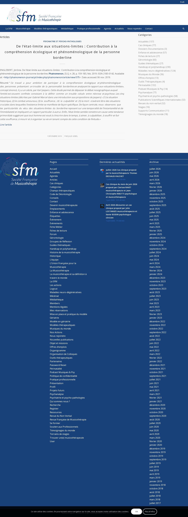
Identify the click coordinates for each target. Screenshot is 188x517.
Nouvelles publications (61, 339)
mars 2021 (154, 394)
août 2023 (154, 292)
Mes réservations (59, 310)
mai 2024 (154, 259)
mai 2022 (154, 346)
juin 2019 (154, 466)
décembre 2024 (157, 237)
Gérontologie (145, 59)
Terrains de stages (59, 434)
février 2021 (155, 397)
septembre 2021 (157, 375)
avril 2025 (154, 223)
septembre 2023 (157, 288)
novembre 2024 (157, 241)
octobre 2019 (156, 455)
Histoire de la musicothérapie (65, 252)
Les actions (55, 285)
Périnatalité (144, 85)
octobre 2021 (156, 372)
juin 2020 (154, 426)
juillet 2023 (155, 296)
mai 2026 (154, 176)
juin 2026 (154, 172)
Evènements (56, 223)
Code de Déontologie (61, 194)
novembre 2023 (157, 281)
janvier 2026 (155, 190)
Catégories (55, 187)
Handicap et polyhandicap (151, 67)
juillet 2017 (155, 503)
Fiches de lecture (146, 56)
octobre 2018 (156, 488)
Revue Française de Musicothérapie (68, 419)
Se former (55, 423)
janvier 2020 (155, 444)
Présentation (56, 383)
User (52, 441)
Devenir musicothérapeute (63, 205)
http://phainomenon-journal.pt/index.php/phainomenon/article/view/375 (42, 77)
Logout (53, 288)
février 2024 (155, 270)
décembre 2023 (157, 277)
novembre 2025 (157, 197)
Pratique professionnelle (62, 379)
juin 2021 (154, 383)
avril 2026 (154, 179)
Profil (182, 2)
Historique (55, 255)
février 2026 (155, 187)
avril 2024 (154, 263)
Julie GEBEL (73, 136)
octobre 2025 (156, 201)
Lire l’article (6, 124)
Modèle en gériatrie (60, 321)
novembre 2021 (157, 368)
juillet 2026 (155, 168)
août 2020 (154, 419)
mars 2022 (154, 354)
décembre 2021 (157, 365)
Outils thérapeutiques (61, 357)
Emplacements (57, 208)
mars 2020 (154, 437)
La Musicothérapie (59, 270)
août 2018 (154, 492)
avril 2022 (154, 350)
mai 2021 (154, 386)
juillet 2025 (155, 212)
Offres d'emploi (146, 77)
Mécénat (54, 296)
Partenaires (56, 361)
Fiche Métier (56, 226)
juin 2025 (154, 216)
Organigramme (58, 350)
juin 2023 (154, 299)
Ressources (56, 412)
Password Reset (58, 365)
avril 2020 (154, 434)
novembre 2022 (157, 325)
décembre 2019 (157, 448)
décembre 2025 (157, 194)
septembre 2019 (157, 459)
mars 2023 (154, 310)
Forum (53, 234)
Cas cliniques (145, 45)
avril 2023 (154, 306)
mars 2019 (154, 477)
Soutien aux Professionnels (64, 426)
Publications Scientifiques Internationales (159, 99)
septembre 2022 (157, 332)
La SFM (53, 281)
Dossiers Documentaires (151, 48)
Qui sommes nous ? (60, 401)
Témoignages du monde (151, 114)
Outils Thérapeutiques (150, 81)
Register (54, 408)
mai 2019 (154, 470)
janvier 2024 (155, 274)
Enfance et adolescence (150, 52)
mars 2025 (154, 226)
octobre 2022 (156, 328)
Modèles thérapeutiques (62, 325)
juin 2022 (154, 343)
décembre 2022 (157, 321)
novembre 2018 (157, 484)
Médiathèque (56, 299)
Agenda (54, 176)
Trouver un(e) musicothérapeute (67, 437)
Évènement (55, 219)
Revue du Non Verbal (61, 415)
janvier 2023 (155, 317)
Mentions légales (59, 306)
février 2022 (155, 357)
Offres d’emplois (58, 346)
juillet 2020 (155, 423)
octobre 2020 (156, 412)
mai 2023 (154, 303)
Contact (54, 201)
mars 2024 (154, 266)
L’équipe (54, 259)
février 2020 (155, 441)
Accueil (53, 168)
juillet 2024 (155, 252)
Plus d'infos (150, 511)
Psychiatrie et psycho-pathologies (62, 41)
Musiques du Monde (148, 74)
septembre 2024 (157, 248)
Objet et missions (59, 343)
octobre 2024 (156, 245)
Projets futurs (57, 390)
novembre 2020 (157, 408)
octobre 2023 (156, 285)
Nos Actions (56, 332)
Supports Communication (151, 110)
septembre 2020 (157, 415)
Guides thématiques (148, 63)
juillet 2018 (155, 495)
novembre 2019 (157, 452)
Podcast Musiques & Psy (150, 88)
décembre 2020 (157, 404)
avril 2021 (154, 390)
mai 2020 (154, 430)
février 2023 (155, 314)
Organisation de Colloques (63, 354)
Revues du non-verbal (149, 103)
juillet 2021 (155, 379)
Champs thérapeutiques (62, 190)
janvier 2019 (155, 481)
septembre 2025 (157, 205)
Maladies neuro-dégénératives (154, 70)
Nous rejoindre (58, 335)
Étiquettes (55, 216)
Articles (53, 179)
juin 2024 (154, 255)
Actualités (143, 41)
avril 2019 (154, 474)
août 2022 (154, 335)
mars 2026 (154, 183)
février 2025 (155, 230)
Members (55, 303)
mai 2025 (154, 219)
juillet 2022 (155, 339)
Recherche (55, 404)
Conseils (54, 197)
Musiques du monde (60, 328)
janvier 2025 (155, 234)
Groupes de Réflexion (61, 241)
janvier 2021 (155, 401)
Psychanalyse (145, 92)
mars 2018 (154, 499)
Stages (141, 107)
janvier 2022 (155, 361)
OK (136, 511)
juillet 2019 (155, 463)
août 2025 (154, 208)
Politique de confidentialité (63, 375)
